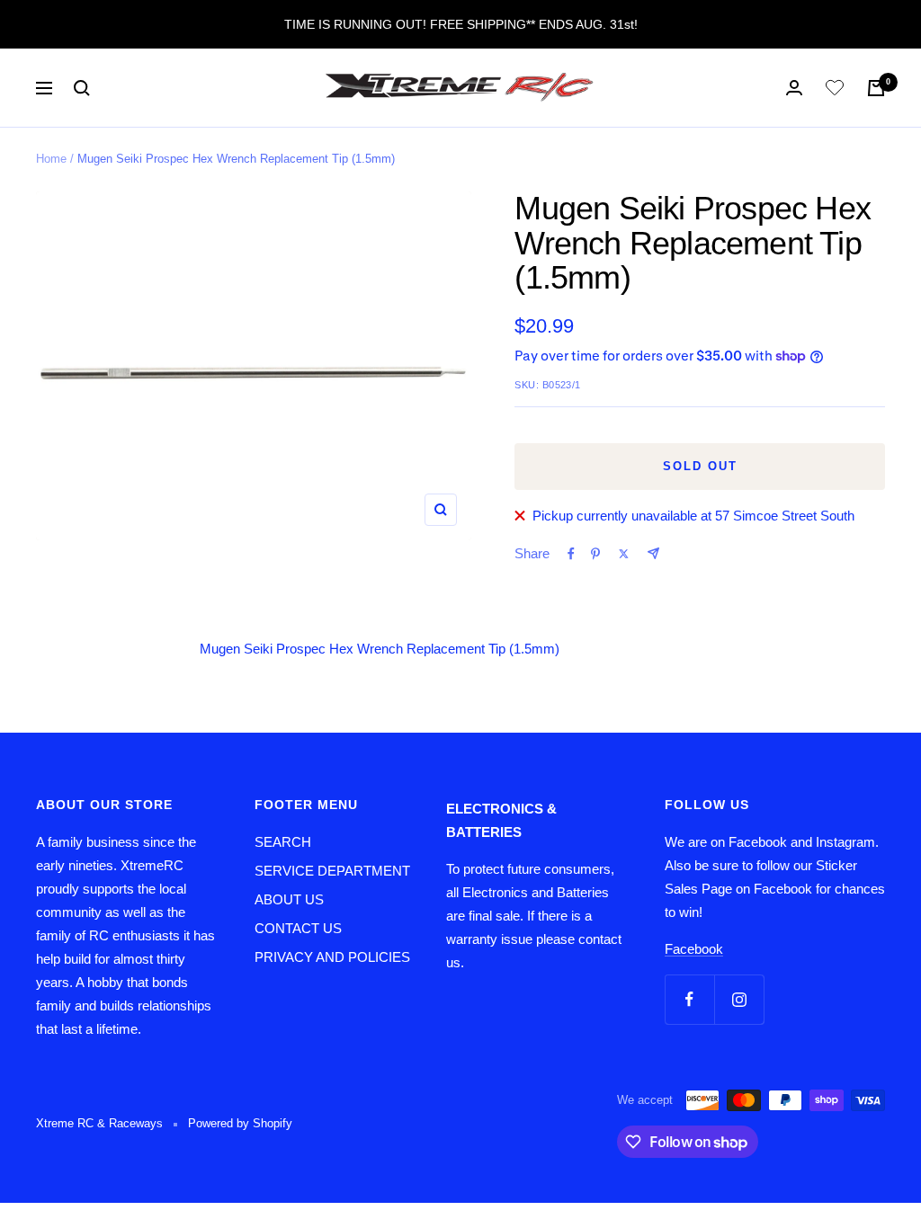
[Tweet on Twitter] (623, 553)
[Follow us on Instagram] (739, 999)
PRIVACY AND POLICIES (332, 957)
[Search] (82, 88)
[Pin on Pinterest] (595, 553)
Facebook (694, 949)
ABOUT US (289, 899)
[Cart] (876, 88)
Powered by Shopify (240, 1123)
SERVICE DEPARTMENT (332, 870)
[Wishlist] (834, 90)
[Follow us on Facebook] (689, 999)
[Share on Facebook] (571, 553)
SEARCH (283, 842)
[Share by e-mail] (653, 553)
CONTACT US (298, 928)
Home (51, 158)
